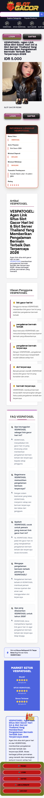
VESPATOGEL (15, 261)
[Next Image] (40, 82)
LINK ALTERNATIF (23, 785)
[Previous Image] (4, 82)
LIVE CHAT (23, 791)
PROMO (23, 765)
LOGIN (12, 37)
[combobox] (19, 14)
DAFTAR (32, 37)
